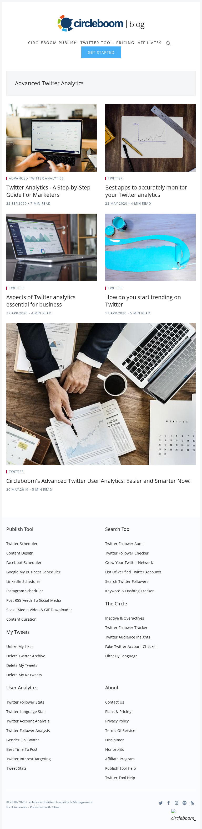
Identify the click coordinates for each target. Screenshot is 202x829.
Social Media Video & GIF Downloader (39, 609)
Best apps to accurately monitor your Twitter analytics (146, 191)
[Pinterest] (184, 803)
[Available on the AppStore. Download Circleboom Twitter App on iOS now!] (183, 816)
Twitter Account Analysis (27, 721)
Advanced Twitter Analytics (36, 178)
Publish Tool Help (120, 768)
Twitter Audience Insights (127, 637)
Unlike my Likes (19, 646)
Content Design (19, 553)
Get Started (101, 52)
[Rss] (192, 803)
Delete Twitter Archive (25, 655)
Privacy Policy (117, 721)
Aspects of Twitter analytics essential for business (40, 300)
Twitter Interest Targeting (28, 758)
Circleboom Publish (52, 43)
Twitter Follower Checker (127, 553)
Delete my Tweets (21, 665)
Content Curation (21, 619)
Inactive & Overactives (124, 618)
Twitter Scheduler (22, 543)
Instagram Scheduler (24, 590)
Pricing (125, 43)
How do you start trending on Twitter (143, 300)
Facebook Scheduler (24, 562)
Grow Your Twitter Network (129, 562)
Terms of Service (120, 730)
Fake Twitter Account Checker (131, 646)
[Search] (168, 42)
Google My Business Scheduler (33, 571)
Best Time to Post (21, 749)
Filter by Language (121, 655)
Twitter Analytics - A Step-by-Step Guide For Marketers (48, 191)
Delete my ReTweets (24, 674)
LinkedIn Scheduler (23, 581)
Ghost (56, 807)
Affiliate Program (120, 758)
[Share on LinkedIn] (89, 180)
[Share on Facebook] (82, 180)
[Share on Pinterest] (95, 180)
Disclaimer (114, 739)
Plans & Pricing (118, 711)
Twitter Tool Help (120, 777)
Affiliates (150, 43)
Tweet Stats (16, 768)
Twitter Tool (96, 43)
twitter (115, 178)
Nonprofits (114, 749)
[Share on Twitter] (76, 180)
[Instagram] (176, 803)
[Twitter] (161, 803)
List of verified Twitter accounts (133, 571)
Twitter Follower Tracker (126, 627)
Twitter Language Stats (26, 711)
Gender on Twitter (22, 739)
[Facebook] (168, 803)
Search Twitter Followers (126, 581)
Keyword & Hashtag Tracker (129, 590)
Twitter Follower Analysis (28, 730)
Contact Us (114, 702)
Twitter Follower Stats (25, 702)
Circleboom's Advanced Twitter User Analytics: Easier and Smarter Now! (98, 480)
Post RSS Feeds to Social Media (33, 600)
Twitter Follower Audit (124, 543)
